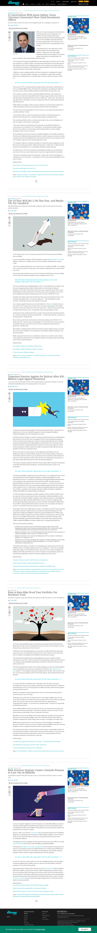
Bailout (39, 569)
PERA (52, 894)
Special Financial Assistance (40, 573)
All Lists (25, 919)
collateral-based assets (43, 174)
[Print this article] (9, 40)
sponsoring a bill (49, 868)
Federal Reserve (42, 355)
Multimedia (52, 4)
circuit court (45, 569)
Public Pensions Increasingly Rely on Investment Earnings (29, 888)
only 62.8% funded (18, 843)
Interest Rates (52, 355)
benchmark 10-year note (57, 259)
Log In (81, 1)
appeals (34, 569)
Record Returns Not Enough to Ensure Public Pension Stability (30, 885)
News (27, 4)
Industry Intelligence (62, 4)
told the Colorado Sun (19, 878)
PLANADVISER (63, 913)
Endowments (54, 174)
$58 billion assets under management (31, 846)
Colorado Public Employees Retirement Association (31, 894)
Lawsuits (52, 569)
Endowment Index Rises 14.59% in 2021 (24, 168)
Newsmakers (10, 374)
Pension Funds (25, 573)
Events (47, 4)
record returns (34, 832)
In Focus (32, 4)
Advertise (44, 917)
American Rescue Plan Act (23, 569)
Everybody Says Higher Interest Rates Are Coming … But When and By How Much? (37, 741)
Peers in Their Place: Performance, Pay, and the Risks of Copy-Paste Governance (78, 66)
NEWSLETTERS (73, 1)
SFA (31, 573)
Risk (9, 590)
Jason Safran (16, 176)
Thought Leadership (28, 924)
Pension (48, 894)
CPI (17, 751)
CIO (58, 913)
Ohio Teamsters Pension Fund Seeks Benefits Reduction (29, 563)
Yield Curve (27, 357)
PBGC (43, 571)
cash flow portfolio (21, 174)
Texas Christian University (28, 176)
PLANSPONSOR (71, 913)
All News (26, 915)
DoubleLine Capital (32, 355)
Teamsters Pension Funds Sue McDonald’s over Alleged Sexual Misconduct (34, 566)
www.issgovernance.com (63, 917)
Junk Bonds (45, 751)
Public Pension (59, 894)
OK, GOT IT (84, 929)
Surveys (39, 4)
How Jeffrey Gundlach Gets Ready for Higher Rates (27, 346)
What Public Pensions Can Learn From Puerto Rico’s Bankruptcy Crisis (33, 891)
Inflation (61, 174)
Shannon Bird (24, 896)
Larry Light (13, 210)
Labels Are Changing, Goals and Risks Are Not (78, 58)
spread (51, 304)
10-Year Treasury (21, 355)
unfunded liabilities (34, 896)
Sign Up (86, 1)
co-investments (32, 174)
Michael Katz (14, 386)
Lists (43, 4)
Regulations (16, 896)
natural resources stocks (56, 751)
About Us (58, 1)
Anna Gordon (14, 25)
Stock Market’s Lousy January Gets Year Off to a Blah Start (29, 744)
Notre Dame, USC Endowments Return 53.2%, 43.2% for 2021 (30, 165)
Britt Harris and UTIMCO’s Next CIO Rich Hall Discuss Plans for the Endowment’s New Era (38, 171)
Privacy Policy (40, 929)
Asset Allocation (11, 198)
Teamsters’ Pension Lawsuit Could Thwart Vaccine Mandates (30, 560)
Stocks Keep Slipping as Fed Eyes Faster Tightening (27, 748)
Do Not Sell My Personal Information (65, 925)
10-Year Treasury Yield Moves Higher (23, 352)
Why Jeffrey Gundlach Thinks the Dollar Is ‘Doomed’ (28, 349)
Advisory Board (65, 1)
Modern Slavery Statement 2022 (64, 923)
